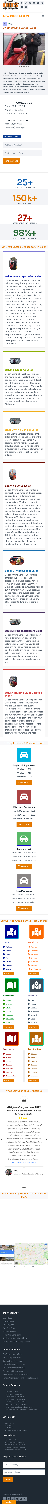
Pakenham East (11, 1076)
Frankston (34, 1065)
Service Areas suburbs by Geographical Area (20, 1378)
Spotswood (34, 954)
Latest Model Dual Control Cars (16, 1402)
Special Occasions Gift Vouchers (16, 1404)
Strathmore (34, 951)
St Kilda (8, 969)
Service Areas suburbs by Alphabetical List (19, 1407)
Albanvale (34, 947)
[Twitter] (26, 3)
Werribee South (36, 969)
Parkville (8, 965)
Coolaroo (34, 1068)
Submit (7, 1479)
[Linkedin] (38, 3)
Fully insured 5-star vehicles (14, 1371)
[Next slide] (46, 1139)
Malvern (8, 1061)
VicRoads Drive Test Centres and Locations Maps (21, 1410)
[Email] (21, 7)
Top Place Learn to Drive (12, 1354)
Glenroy (8, 1011)
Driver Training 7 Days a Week (15, 1399)
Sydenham (34, 958)
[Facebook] (21, 3)
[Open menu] (43, 16)
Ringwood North (36, 1011)
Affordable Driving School (14, 1394)
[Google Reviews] (42, 3)
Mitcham (34, 1054)
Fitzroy (8, 962)
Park (35, 1072)
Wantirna (34, 1022)
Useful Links (7, 1318)
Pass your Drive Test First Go (15, 1397)
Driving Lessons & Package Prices (16, 1342)
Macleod (9, 1022)
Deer (32, 1072)
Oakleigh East (10, 1072)
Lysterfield (34, 1008)
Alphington (9, 947)
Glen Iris (33, 1000)
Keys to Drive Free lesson (13, 1361)
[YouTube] (34, 3)
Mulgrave (9, 1065)
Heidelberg (9, 1015)
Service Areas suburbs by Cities (15, 1375)
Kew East (33, 1004)
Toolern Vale (34, 962)
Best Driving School (12, 1391)
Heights (8, 1054)
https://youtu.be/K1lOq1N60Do (24, 1162)
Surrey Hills (34, 1015)
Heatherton (34, 1076)
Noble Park (9, 1068)
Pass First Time (9, 1328)
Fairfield (8, 958)
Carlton (8, 951)
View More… (24, 782)
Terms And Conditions (12, 1335)
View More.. (24, 824)
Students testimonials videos (15, 1338)
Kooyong (9, 1057)
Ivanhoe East (10, 1019)
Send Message (11, 161)
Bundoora (9, 1000)
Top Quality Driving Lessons (14, 1364)
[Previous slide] (2, 1139)
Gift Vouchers (8, 1321)
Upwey (33, 1019)
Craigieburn (10, 1004)
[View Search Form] (5, 24)
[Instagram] (30, 3)
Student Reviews (9, 1332)
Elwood (8, 954)
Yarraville (33, 965)
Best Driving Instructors (12, 1358)
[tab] (19, 66)
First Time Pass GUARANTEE (14, 1368)
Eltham (8, 1008)
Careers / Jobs (8, 1325)
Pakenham (34, 1057)
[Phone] (26, 7)
